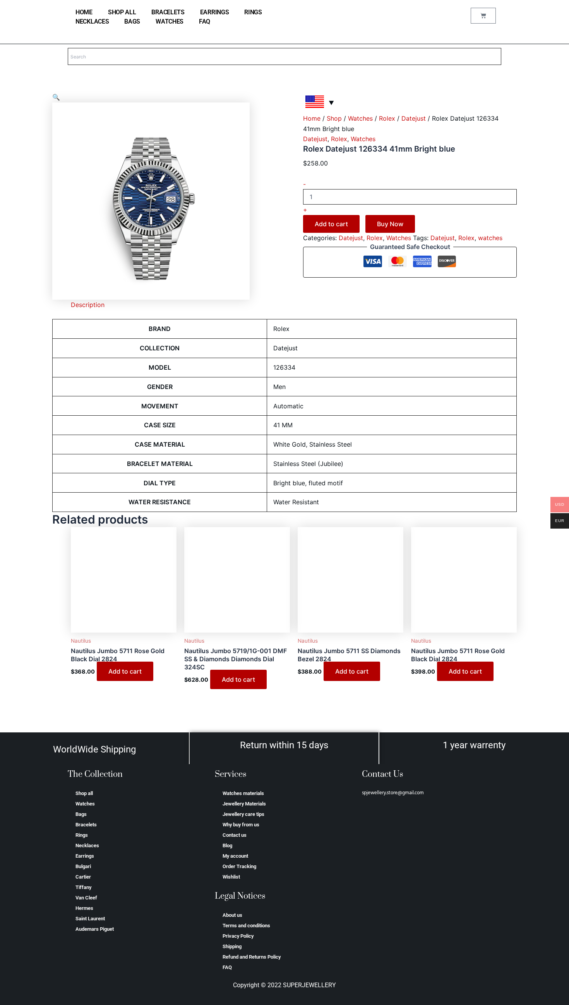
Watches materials (243, 793)
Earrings (214, 12)
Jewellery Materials (244, 804)
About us (232, 915)
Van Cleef (86, 898)
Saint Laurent (90, 918)
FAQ (204, 21)
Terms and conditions (246, 925)
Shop (334, 118)
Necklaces (92, 21)
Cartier (83, 877)
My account (235, 856)
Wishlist (231, 877)
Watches (169, 21)
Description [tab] (88, 305)
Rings (253, 12)
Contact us (235, 835)
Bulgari (83, 866)
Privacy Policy (238, 936)
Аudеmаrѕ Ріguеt (94, 929)
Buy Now (390, 224)
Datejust (413, 118)
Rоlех (387, 118)
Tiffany (83, 887)
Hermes (84, 908)
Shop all (122, 12)
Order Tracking (239, 866)
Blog (227, 845)
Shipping (232, 946)
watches (490, 238)
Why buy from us (241, 825)
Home (311, 118)
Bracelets (167, 12)
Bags (132, 21)
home (84, 12)
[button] (56, 97)
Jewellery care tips (243, 814)
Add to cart (331, 224)
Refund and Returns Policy (252, 957)
